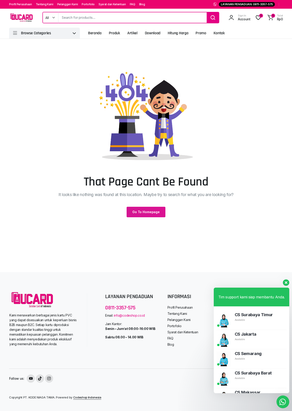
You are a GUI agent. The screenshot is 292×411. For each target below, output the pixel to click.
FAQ (132, 4)
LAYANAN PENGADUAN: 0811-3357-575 (247, 4)
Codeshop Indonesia (87, 397)
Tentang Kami (44, 4)
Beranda (95, 33)
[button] (274, 17)
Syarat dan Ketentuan (112, 4)
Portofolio (88, 4)
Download (152, 33)
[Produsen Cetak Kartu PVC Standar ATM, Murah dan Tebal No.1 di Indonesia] (21, 18)
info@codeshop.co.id (129, 315)
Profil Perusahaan (20, 4)
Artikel (132, 33)
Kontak (219, 33)
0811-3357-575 (120, 307)
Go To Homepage (146, 212)
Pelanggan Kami (67, 4)
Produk (114, 33)
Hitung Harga (178, 33)
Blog (142, 4)
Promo (201, 33)
